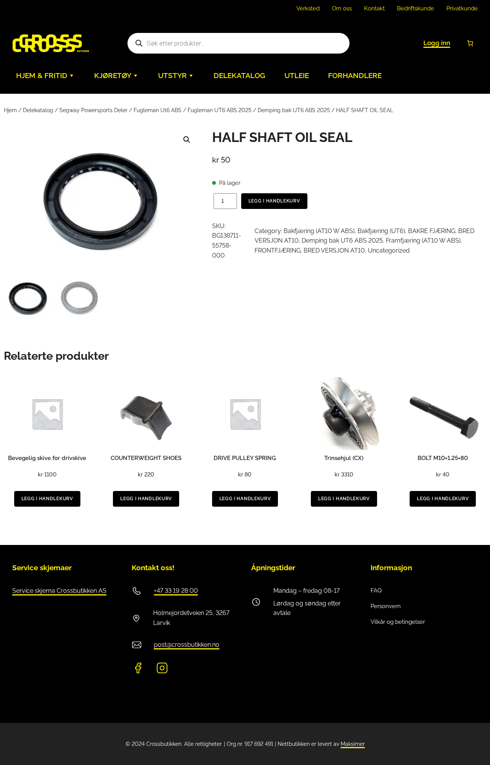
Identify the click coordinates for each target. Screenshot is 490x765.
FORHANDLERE (355, 75)
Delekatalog (38, 110)
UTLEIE (296, 75)
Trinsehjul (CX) (343, 458)
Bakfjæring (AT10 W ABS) (319, 231)
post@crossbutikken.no (186, 644)
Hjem (10, 110)
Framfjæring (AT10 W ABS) (423, 240)
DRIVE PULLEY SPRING (245, 458)
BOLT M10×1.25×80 (443, 458)
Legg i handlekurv (274, 201)
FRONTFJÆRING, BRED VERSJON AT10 (310, 250)
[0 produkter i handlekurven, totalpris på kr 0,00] (470, 43)
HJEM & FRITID (41, 75)
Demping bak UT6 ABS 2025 (294, 110)
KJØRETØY (112, 75)
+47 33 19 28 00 (176, 590)
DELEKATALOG (239, 75)
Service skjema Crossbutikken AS (59, 590)
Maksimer (353, 744)
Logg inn (436, 43)
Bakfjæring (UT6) (381, 231)
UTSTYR (172, 75)
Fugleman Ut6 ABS (157, 110)
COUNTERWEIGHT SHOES (146, 458)
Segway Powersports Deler (93, 110)
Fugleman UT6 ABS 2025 (220, 110)
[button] (187, 140)
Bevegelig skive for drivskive (47, 458)
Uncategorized (389, 250)
